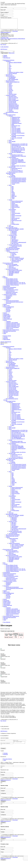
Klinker (13, 192)
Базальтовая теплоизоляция (12, 300)
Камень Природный (16, 202)
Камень (13, 175)
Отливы (10, 109)
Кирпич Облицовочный (17, 201)
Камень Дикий (14, 205)
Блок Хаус (13, 126)
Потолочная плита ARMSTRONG (11, 329)
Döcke (10, 142)
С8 (9, 63)
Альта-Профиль (12, 157)
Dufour (13, 197)
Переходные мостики (11, 293)
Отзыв (2, 851)
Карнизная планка (13, 103)
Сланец (13, 184)
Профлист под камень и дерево (16, 72)
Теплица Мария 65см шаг (12, 280)
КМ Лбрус (13, 237)
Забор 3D (5, 332)
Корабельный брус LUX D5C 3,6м (19, 145)
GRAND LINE (12, 167)
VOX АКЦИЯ (12, 141)
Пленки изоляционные (8, 306)
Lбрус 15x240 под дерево (17, 259)
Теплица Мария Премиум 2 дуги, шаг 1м (15, 282)
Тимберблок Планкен (16, 123)
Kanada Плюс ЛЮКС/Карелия (18, 162)
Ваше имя (3, 772)
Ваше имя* (3, 788)
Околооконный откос (14, 107)
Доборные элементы (10, 95)
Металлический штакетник (9, 331)
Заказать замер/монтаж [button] (6, 341)
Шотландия (14, 219)
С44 (10, 69)
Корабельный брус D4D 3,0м (18, 150)
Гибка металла (6, 317)
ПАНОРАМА (12, 78)
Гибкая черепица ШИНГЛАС (13, 81)
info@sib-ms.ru (4, 49)
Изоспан (8, 309)
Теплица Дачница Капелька (12, 284)
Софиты (8, 250)
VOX (10, 225)
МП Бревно (14, 231)
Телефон (2, 774)
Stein (12, 188)
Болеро (10, 86)
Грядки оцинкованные (8, 288)
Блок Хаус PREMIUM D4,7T (18, 152)
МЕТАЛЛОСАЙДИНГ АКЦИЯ (16, 229)
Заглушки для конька (13, 108)
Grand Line (13, 254)
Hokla (12, 124)
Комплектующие (13, 94)
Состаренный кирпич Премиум (18, 179)
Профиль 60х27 (6, 315)
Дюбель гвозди (9, 328)
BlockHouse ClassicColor (17, 154)
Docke (12, 255)
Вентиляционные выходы (12, 112)
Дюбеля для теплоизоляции (12, 327)
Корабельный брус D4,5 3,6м (18, 148)
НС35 (10, 68)
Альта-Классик (14, 158)
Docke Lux (11, 266)
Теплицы (5, 277)
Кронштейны (9, 295)
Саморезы (8, 321)
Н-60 (10, 71)
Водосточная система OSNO (15, 270)
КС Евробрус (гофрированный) (18, 242)
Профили (8, 298)
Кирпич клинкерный (16, 215)
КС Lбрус (13, 238)
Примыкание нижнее (14, 106)
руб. (2, 344)
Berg (12, 186)
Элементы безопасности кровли (10, 289)
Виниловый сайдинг (11, 114)
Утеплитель (6, 299)
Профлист (8, 61)
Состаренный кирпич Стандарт (18, 177)
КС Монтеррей (12, 77)
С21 (10, 67)
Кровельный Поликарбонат (9, 287)
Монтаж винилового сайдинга (16, 171)
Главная (5, 55)
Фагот (12, 222)
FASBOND (8, 308)
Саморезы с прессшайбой (12, 322)
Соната (10, 83)
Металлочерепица (10, 75)
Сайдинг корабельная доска (15, 244)
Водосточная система (8, 263)
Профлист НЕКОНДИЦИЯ (15, 62)
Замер (4, 333)
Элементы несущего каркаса (10, 294)
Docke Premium (12, 267)
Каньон (13, 210)
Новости (5, 56)
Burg (12, 187)
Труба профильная (7, 318)
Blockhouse (14, 163)
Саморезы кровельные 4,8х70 (13, 325)
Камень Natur (14, 204)
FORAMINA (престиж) (14, 271)
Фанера (5, 312)
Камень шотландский (16, 220)
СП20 (10, 66)
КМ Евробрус (14, 241)
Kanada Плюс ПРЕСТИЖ (17, 159)
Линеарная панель (13, 247)
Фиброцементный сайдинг (12, 249)
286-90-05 (4, 46)
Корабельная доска (15, 125)
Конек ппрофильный (13, 100)
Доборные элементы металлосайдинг (16, 261)
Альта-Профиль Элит (14, 265)
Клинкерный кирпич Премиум (18, 181)
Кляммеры (8, 297)
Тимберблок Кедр (15, 119)
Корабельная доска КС (16, 246)
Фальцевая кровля (10, 80)
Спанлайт (8, 310)
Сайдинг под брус (13, 235)
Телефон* (3, 790)
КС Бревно (14, 233)
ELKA (10, 140)
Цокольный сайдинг (10, 173)
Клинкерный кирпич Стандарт (18, 180)
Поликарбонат (6, 286)
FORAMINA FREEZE (14, 272)
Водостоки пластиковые (11, 264)
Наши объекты (6, 339)
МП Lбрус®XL (15, 243)
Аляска (13, 164)
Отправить (3, 748)
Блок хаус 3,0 (14, 169)
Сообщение (3, 793)
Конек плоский (12, 99)
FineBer (10, 153)
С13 (10, 64)
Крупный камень (15, 182)
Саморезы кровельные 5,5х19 (13, 326)
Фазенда (11, 85)
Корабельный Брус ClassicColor (18, 156)
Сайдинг (5, 113)
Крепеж (5, 320)
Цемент (5, 304)
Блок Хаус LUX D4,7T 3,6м (17, 147)
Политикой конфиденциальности (9, 32)
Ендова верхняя (12, 101)
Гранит (13, 216)
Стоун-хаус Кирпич (16, 130)
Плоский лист (9, 74)
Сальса (10, 88)
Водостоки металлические (12, 269)
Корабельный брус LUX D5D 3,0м (19, 143)
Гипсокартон (6, 314)
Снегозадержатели (10, 291)
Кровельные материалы (8, 60)
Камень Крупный (15, 207)
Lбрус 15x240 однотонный (17, 258)
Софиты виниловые (13, 252)
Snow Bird (11, 174)
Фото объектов (6, 57)
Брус (4, 276)
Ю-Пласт (11, 116)
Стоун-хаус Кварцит (16, 131)
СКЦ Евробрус (14, 239)
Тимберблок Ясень (15, 117)
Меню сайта (11, 52)
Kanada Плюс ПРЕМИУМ (17, 160)
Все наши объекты (7, 758)
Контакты (5, 338)
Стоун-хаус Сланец (15, 128)
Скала (12, 208)
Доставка (5, 337)
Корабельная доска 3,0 (16, 168)
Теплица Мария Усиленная (12, 281)
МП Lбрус (13, 236)
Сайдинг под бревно (13, 230)
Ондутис (8, 311)
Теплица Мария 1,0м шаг (12, 278)
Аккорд (10, 91)
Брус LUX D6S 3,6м (16, 146)
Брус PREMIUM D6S (16, 151)
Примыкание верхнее (14, 105)
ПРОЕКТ (11, 275)
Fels (12, 190)
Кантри (10, 92)
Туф (12, 221)
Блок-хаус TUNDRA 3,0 (16, 170)
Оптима (10, 89)
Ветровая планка (13, 96)
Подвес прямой (6, 316)
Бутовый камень (15, 224)
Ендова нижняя (12, 102)
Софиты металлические (14, 256)
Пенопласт (8, 303)
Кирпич (13, 203)
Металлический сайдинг (11, 227)
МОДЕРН (11, 273)
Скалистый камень (15, 213)
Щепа (12, 139)
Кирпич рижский (15, 218)
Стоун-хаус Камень (15, 129)
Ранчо (10, 84)
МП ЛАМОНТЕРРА (13, 79)
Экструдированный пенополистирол (14, 301)
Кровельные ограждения (11, 292)
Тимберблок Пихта (15, 120)
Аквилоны (11, 111)
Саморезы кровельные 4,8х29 (13, 323)
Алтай (12, 198)
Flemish (13, 195)
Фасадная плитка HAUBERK (13, 248)
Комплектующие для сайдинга (18, 165)
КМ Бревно (14, 232)
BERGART (14, 196)
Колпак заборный (13, 73)
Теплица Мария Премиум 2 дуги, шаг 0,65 (16, 283)
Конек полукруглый (13, 97)
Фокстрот (11, 90)
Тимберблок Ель (15, 122)
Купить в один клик (5, 628)
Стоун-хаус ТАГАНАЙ (16, 137)
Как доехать (3, 44)
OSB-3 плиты (6, 305)
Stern (12, 191)
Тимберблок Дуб (15, 118)
